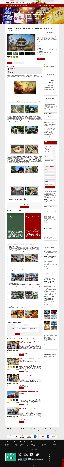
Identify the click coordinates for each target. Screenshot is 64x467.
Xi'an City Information (47, 332)
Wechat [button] (63, 463)
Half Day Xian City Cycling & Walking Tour (49, 260)
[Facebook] (48, 74)
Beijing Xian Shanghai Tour (18, 5)
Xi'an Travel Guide (46, 344)
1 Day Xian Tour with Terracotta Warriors (48, 246)
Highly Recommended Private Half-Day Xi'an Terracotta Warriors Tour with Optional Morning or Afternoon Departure (29, 375)
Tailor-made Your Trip (47, 5)
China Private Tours (47, 101)
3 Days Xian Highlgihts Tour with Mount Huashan (49, 238)
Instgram (52, 456)
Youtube (52, 458)
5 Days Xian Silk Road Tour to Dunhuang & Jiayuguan (50, 279)
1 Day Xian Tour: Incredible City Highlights (49, 247)
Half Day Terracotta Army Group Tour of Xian (49, 216)
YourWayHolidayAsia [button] (51, 66)
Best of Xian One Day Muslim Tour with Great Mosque (50, 252)
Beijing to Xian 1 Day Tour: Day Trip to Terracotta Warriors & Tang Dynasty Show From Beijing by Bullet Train (50, 129)
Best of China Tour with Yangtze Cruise (48, 109)
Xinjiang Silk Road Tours (34, 445)
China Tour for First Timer (44, 443)
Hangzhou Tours (55, 445)
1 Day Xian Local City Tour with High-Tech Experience (50, 251)
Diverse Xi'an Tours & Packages (48, 87)
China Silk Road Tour (26, 5)
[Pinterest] (53, 74)
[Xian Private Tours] (14, 3)
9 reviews (17, 402)
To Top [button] (63, 466)
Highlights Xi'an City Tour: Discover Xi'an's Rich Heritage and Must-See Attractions (29, 358)
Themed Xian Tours (15, 445)
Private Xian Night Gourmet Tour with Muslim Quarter (50, 282)
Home (7, 5)
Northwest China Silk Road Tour (49, 113)
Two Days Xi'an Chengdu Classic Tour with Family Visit (50, 202)
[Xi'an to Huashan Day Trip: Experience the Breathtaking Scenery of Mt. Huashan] (13, 398)
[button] (1, 15)
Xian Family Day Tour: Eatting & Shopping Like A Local (50, 264)
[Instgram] (51, 74)
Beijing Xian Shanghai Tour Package (25, 445)
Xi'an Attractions (46, 308)
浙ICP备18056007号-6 (40, 465)
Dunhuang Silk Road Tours (34, 444)
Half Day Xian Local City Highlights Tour (48, 257)
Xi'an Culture (45, 341)
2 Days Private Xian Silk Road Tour (48, 237)
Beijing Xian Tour (22, 443)
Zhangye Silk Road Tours (34, 449)
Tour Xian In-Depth (15, 444)
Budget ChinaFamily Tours (42, 449)
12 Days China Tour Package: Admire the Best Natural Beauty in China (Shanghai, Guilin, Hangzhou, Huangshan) (50, 107)
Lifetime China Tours (43, 444)
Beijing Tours (54, 444)
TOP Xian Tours (15, 443)
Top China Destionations (39, 5)
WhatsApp (63, 460)
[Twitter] (49, 74)
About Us (52, 5)
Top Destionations (56, 441)
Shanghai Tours (55, 443)
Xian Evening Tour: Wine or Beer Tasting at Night (49, 286)
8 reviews (17, 369)
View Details (22, 371)
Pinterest (52, 460)
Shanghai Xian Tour (22, 444)
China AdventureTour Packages (43, 447)
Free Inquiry (41, 58)
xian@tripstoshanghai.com (55, 3)
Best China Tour (32, 5)
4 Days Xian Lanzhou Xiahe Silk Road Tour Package (50, 278)
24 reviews (17, 352)
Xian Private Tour (11, 5)
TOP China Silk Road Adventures (35, 443)
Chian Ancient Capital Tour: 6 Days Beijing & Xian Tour (50, 197)
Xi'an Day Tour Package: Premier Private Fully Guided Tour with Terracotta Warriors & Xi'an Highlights (29, 342)
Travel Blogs (7, 445)
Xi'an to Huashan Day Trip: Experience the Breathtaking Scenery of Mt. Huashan (29, 392)
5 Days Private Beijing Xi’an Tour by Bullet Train (49, 243)
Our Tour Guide (7, 444)
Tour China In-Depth (43, 445)
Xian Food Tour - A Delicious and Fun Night (49, 285)
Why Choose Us (7, 443)
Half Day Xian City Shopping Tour (48, 261)
